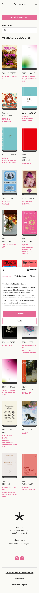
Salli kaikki (19, 314)
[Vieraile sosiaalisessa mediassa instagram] (17, 558)
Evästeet (19, 578)
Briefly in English (19, 585)
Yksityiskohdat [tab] (20, 276)
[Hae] (3, 3)
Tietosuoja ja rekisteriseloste (19, 572)
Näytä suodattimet (21, 17)
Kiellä (19, 321)
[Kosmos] (19, 4)
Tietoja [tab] (32, 276)
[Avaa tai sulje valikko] (36, 3)
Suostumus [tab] (6, 276)
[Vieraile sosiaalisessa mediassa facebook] (22, 558)
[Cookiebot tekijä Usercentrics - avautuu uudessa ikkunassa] (28, 270)
